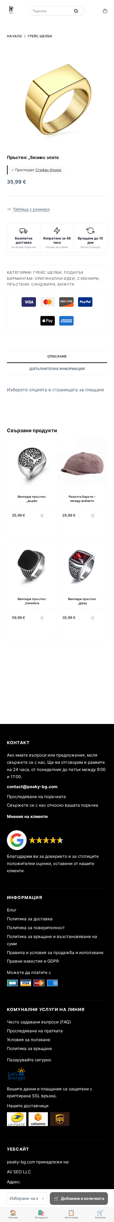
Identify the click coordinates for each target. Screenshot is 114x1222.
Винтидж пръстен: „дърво (32, 499)
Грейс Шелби (47, 272)
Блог (12, 910)
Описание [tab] (57, 356)
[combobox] (50, 10)
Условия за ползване (28, 1039)
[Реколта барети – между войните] (82, 462)
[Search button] (76, 10)
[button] (28, 209)
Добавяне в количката (82, 1198)
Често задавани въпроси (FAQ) (39, 1022)
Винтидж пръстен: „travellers (32, 601)
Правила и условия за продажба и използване (55, 952)
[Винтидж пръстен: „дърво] (32, 462)
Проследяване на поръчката (36, 796)
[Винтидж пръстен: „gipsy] (82, 564)
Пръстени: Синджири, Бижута (40, 284)
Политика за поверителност (36, 927)
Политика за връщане (29, 1048)
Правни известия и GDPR (33, 961)
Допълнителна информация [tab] (57, 369)
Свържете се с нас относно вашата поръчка (52, 805)
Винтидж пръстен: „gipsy (82, 601)
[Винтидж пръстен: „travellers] (32, 564)
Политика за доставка (30, 918)
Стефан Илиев (48, 170)
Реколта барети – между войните (82, 499)
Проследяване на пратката (35, 1030)
